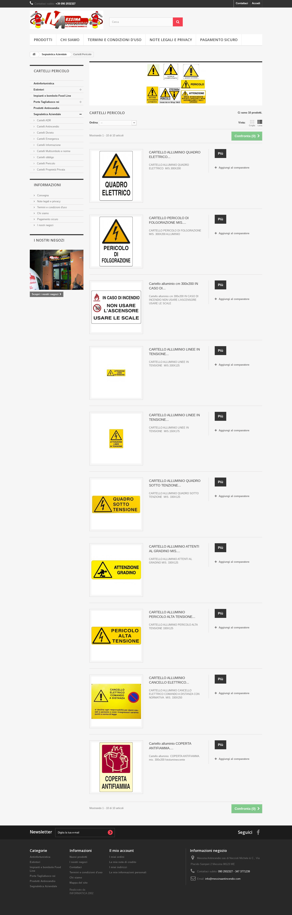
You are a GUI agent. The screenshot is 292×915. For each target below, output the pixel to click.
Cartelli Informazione (48, 145)
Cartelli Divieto (45, 132)
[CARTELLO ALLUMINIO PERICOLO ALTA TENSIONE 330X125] (116, 636)
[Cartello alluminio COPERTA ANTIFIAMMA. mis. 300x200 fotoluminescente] (116, 767)
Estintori (39, 89)
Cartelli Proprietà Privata (50, 169)
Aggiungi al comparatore (234, 167)
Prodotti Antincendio (46, 108)
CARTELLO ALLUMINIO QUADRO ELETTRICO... (174, 154)
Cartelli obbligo (45, 157)
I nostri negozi (44, 225)
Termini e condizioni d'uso (114, 39)
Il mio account (121, 850)
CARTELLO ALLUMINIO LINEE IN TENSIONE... (174, 352)
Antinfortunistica (44, 83)
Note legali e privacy (171, 39)
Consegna (42, 195)
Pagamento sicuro (219, 39)
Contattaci (242, 3)
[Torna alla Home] (34, 54)
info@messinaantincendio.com (223, 878)
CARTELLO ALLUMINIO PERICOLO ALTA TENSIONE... (172, 614)
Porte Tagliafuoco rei (46, 101)
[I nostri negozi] (56, 270)
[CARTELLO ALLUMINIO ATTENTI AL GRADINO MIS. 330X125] (116, 570)
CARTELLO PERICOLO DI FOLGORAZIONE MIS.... (169, 220)
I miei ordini (116, 856)
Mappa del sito (79, 882)
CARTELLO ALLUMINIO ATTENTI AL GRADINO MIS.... (174, 549)
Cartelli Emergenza (47, 138)
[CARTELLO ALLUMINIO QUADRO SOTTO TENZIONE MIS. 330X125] (116, 504)
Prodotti (43, 39)
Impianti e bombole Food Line (52, 95)
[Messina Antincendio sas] (66, 20)
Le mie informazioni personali (127, 872)
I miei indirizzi (118, 867)
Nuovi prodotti (78, 856)
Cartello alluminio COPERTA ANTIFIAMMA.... (170, 746)
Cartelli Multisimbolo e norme (53, 151)
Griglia (252, 125)
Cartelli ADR (43, 120)
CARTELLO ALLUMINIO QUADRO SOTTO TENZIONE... (174, 483)
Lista (260, 125)
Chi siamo (69, 39)
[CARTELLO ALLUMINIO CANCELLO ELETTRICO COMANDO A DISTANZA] (116, 701)
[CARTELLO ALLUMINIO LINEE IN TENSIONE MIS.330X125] (116, 373)
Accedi (256, 3)
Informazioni (47, 184)
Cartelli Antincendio (47, 126)
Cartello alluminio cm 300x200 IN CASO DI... (173, 286)
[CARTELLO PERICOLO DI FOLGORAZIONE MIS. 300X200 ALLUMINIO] (116, 241)
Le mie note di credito (122, 862)
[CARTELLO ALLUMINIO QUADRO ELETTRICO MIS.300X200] (116, 176)
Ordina (93, 122)
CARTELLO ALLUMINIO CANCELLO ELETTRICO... (169, 680)
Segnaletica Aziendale (47, 114)
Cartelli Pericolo (45, 163)
